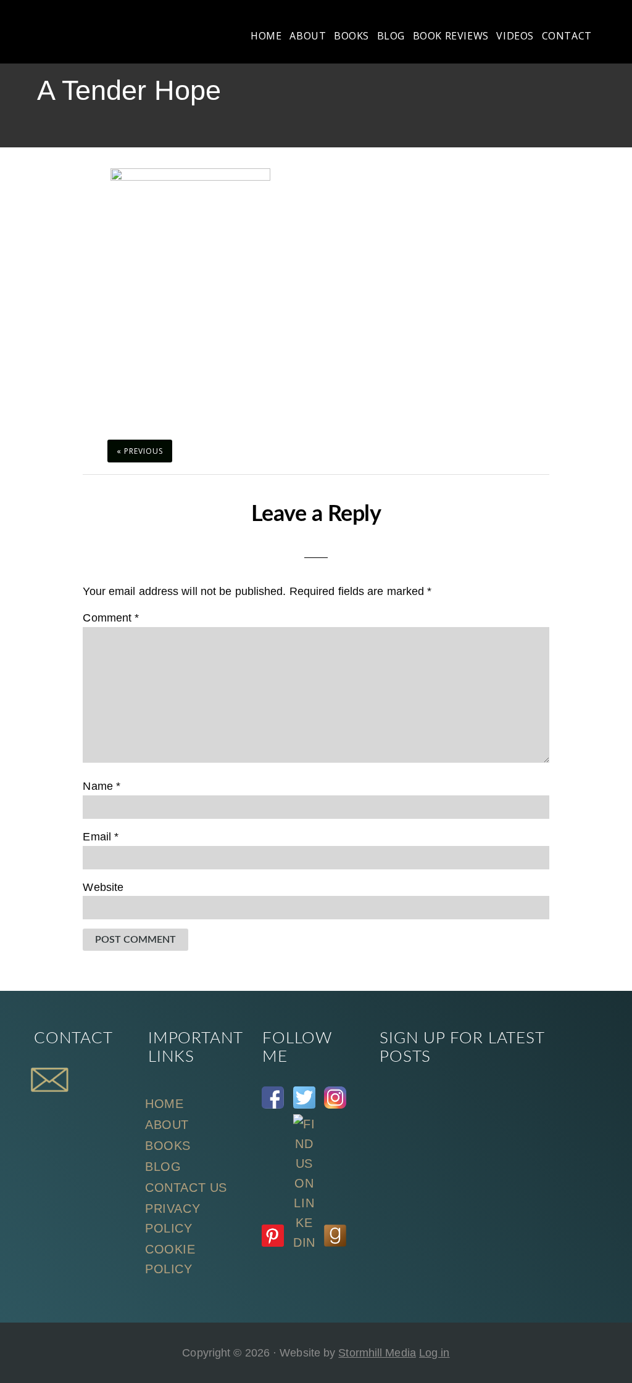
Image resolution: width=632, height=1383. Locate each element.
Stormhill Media (377, 1353)
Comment (111, 618)
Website (103, 887)
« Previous (140, 451)
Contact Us (186, 1187)
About (167, 1124)
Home (164, 1103)
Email (100, 837)
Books (168, 1145)
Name (101, 786)
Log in (434, 1353)
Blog (163, 1166)
